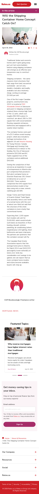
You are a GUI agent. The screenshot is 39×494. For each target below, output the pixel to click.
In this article (8, 10)
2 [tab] (19, 375)
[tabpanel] (20, 349)
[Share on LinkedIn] (36, 48)
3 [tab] (24, 375)
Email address (9, 404)
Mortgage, (7, 311)
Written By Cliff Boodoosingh (19, 52)
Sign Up (19, 424)
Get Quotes (22, 4)
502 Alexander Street (16, 105)
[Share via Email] (28, 48)
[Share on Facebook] (33, 48)
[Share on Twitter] (31, 48)
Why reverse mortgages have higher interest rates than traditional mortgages (20, 349)
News (15, 311)
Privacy (34, 484)
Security (16, 484)
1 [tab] (13, 375)
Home (7, 438)
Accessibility (25, 484)
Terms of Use (6, 484)
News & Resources (19, 438)
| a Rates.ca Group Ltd (22, 489)
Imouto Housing (26, 141)
